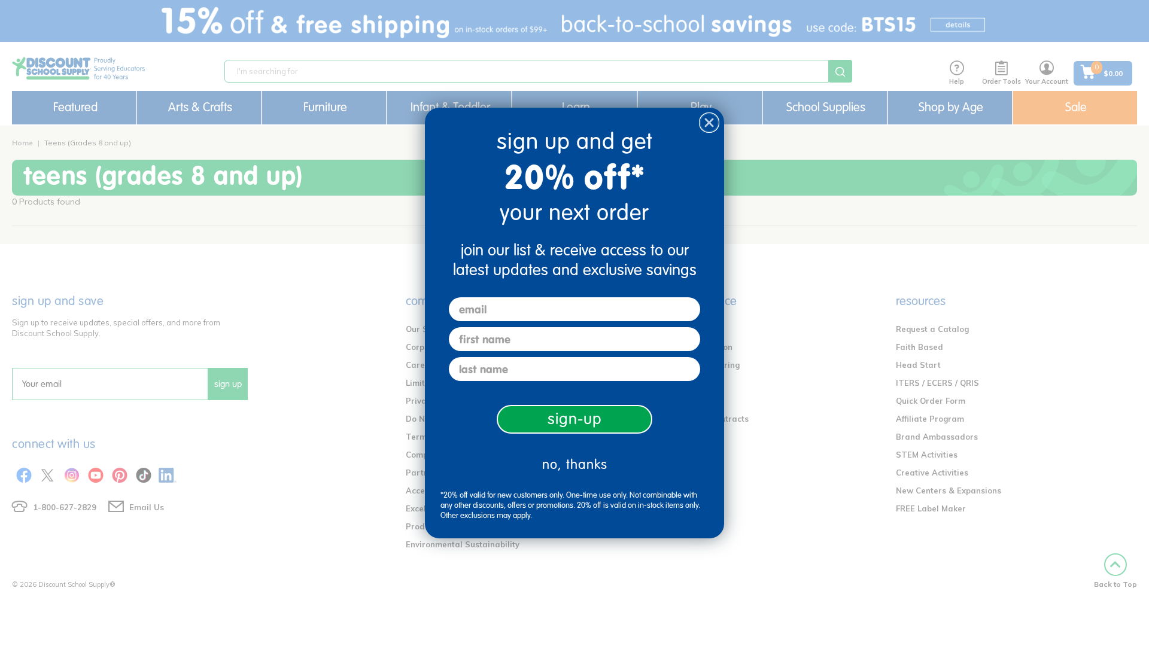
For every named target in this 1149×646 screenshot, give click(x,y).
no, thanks (574, 464)
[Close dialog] (709, 123)
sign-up (575, 419)
